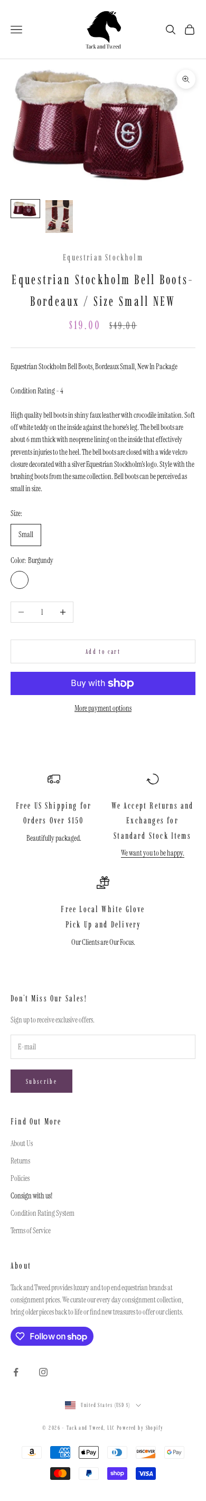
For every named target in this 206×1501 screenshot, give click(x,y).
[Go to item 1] (25, 208)
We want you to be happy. (152, 853)
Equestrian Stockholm (103, 257)
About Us (22, 1143)
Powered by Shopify (140, 1427)
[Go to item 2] (59, 216)
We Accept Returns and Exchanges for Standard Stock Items (152, 820)
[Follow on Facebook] (16, 1372)
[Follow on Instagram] (43, 1372)
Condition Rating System (42, 1213)
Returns (20, 1161)
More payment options (103, 708)
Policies (20, 1178)
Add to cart (103, 651)
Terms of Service (31, 1230)
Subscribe (41, 1081)
